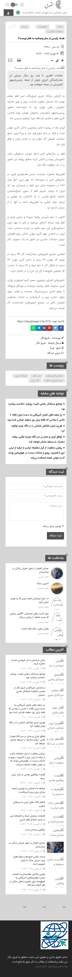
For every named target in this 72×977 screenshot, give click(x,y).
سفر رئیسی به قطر (54, 381)
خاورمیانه (42, 27)
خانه (60, 27)
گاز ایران (35, 381)
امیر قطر (36, 376)
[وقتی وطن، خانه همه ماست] (36, 633)
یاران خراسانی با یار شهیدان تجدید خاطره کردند (44, 13)
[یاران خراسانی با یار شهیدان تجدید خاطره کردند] (36, 664)
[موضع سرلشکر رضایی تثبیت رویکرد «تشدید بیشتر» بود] (36, 678)
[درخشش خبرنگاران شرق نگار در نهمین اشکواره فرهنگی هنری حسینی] (36, 694)
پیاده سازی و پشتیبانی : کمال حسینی (51, 966)
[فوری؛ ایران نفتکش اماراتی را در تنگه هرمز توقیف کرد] (36, 727)
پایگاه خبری (20, 376)
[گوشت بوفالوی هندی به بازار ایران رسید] (36, 779)
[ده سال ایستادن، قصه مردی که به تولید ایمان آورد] (36, 603)
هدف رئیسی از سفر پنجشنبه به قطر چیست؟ (41, 38)
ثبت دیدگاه (55, 536)
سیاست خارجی (55, 31)
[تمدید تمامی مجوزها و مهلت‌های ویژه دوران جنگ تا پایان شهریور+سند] (36, 862)
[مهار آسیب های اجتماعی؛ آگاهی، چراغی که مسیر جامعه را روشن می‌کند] (36, 618)
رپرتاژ (24, 27)
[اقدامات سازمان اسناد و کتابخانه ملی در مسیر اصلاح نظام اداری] (36, 820)
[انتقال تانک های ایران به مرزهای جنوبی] (36, 806)
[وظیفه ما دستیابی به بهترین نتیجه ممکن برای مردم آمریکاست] (36, 792)
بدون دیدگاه (53, 353)
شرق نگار (41, 343)
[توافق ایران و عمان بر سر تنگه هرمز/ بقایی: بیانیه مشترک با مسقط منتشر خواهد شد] (36, 742)
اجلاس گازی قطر (55, 376)
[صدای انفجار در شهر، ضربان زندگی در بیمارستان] (36, 573)
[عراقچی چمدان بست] (36, 833)
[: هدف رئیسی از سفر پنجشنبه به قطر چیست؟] (10, 60)
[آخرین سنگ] (36, 588)
